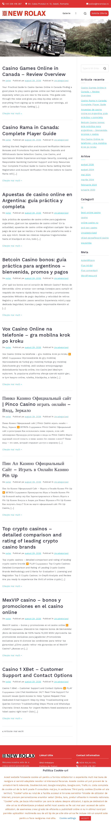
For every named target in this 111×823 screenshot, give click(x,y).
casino (84, 217)
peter (8, 80)
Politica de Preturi (48, 766)
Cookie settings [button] (68, 818)
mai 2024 (86, 174)
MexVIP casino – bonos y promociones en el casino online (32, 606)
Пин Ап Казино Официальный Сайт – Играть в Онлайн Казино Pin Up (35, 469)
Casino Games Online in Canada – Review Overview (93, 91)
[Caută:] (95, 68)
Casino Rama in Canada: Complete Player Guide (94, 102)
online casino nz (89, 222)
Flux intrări (86, 265)
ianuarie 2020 (88, 190)
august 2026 (87, 164)
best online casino (91, 212)
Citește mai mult (11, 113)
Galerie (66, 13)
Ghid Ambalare (46, 762)
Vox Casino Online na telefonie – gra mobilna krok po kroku (36, 335)
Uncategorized (61, 80)
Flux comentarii (89, 270)
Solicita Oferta (99, 13)
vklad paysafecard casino (95, 238)
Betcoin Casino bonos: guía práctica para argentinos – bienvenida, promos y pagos (35, 266)
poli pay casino (89, 227)
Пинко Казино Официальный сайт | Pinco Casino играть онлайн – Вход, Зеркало (36, 404)
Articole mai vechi (13, 731)
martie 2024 (87, 179)
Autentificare (88, 260)
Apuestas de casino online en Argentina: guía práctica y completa (37, 200)
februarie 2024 (89, 184)
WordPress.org (89, 275)
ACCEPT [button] (85, 818)
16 (82, 207)
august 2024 (87, 169)
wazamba (86, 243)
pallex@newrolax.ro (99, 4)
